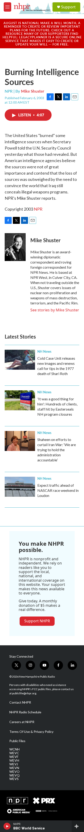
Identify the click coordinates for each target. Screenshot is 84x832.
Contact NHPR (20, 702)
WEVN (14, 768)
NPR (38, 209)
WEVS (14, 779)
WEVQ (14, 775)
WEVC (14, 753)
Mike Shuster (32, 91)
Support (68, 7)
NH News (44, 351)
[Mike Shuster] (15, 247)
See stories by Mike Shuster (54, 310)
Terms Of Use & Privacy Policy (31, 732)
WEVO (14, 771)
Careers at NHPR (21, 722)
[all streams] (78, 826)
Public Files (17, 741)
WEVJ (13, 764)
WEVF (13, 757)
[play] (7, 826)
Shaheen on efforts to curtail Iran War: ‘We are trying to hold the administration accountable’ (56, 449)
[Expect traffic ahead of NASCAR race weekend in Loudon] (20, 487)
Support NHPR (37, 620)
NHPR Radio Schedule (25, 712)
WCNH (14, 749)
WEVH (14, 760)
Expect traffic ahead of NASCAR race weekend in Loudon (58, 490)
